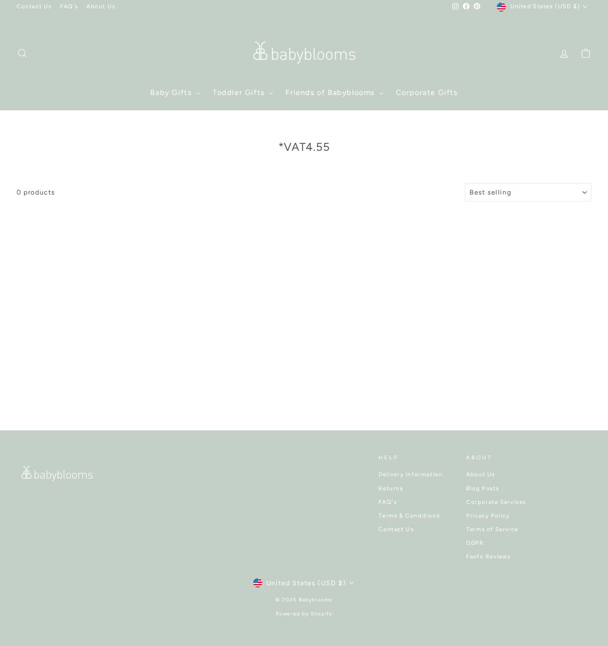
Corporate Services (496, 502)
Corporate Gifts (427, 92)
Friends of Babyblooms (331, 92)
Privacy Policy (488, 515)
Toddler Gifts (240, 92)
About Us (100, 6)
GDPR (475, 542)
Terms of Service (492, 529)
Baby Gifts (172, 92)
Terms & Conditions (409, 515)
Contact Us (34, 6)
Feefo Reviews (488, 556)
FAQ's (69, 6)
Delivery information (410, 474)
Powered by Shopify (304, 614)
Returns (390, 488)
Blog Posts (482, 488)
